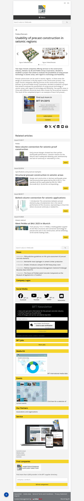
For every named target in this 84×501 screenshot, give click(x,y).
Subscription (20, 455)
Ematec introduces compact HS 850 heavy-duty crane (38, 265)
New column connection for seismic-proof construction (36, 148)
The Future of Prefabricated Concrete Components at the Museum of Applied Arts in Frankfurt (39, 274)
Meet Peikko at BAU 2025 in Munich (32, 223)
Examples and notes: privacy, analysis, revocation (30, 336)
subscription (48, 116)
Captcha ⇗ (49, 327)
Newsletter (18, 494)
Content (48, 120)
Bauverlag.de (65, 499)
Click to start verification (44, 325)
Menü (43, 17)
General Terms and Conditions (42, 494)
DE (65, 3)
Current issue (21, 451)
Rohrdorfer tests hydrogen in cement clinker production (39, 262)
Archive (19, 457)
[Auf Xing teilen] (54, 127)
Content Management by (23, 499)
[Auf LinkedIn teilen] (58, 127)
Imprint (16, 496)
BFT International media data (58, 373)
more (66, 162)
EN (68, 3)
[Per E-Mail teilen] (62, 126)
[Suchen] (67, 22)
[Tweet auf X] (50, 127)
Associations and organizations (27, 412)
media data (27, 494)
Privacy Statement (61, 494)
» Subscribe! (42, 331)
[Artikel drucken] (67, 126)
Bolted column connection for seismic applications (40, 197)
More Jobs (42, 345)
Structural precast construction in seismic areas (39, 175)
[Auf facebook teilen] (46, 127)
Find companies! (42, 484)
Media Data (20, 453)
